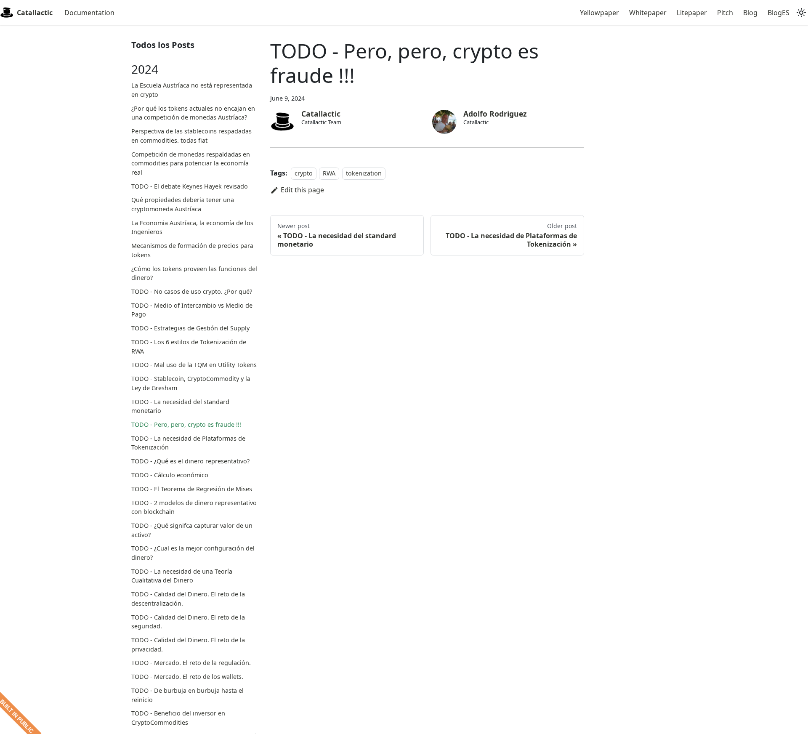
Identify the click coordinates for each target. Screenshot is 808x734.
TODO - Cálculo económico (169, 475)
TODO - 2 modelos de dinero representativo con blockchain (194, 507)
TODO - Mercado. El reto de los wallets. (187, 677)
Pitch (725, 12)
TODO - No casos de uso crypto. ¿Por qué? (191, 291)
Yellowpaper (599, 12)
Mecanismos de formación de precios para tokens (192, 250)
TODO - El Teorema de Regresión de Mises (191, 489)
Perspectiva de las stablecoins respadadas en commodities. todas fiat (191, 135)
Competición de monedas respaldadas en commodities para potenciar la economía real (190, 163)
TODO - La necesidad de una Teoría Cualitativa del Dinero (181, 576)
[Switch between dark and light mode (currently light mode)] (801, 12)
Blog (750, 12)
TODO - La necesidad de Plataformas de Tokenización (188, 443)
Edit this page (302, 189)
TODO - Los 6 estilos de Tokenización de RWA (188, 346)
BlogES (778, 12)
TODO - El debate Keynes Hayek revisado (189, 186)
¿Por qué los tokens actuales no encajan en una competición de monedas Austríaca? (193, 113)
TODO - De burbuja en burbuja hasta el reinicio (187, 695)
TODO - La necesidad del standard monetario (180, 406)
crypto (304, 173)
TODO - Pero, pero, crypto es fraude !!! (186, 424)
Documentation (89, 12)
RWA (329, 173)
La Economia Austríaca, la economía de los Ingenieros (192, 227)
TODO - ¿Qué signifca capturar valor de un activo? (191, 530)
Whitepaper (648, 12)
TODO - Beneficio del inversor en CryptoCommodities (178, 717)
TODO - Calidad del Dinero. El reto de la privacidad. (188, 644)
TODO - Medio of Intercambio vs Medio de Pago (191, 310)
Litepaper (692, 12)
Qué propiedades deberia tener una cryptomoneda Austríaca (182, 204)
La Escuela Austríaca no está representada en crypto (191, 89)
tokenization (364, 173)
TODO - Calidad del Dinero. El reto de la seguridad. (188, 621)
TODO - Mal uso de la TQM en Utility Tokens (194, 365)
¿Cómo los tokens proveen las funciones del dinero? (194, 273)
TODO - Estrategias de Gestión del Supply (190, 328)
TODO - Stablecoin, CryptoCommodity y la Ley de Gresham (190, 383)
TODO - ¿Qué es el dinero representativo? (190, 461)
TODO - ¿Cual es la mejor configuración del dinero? (193, 552)
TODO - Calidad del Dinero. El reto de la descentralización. (188, 598)
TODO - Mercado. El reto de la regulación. (191, 663)
